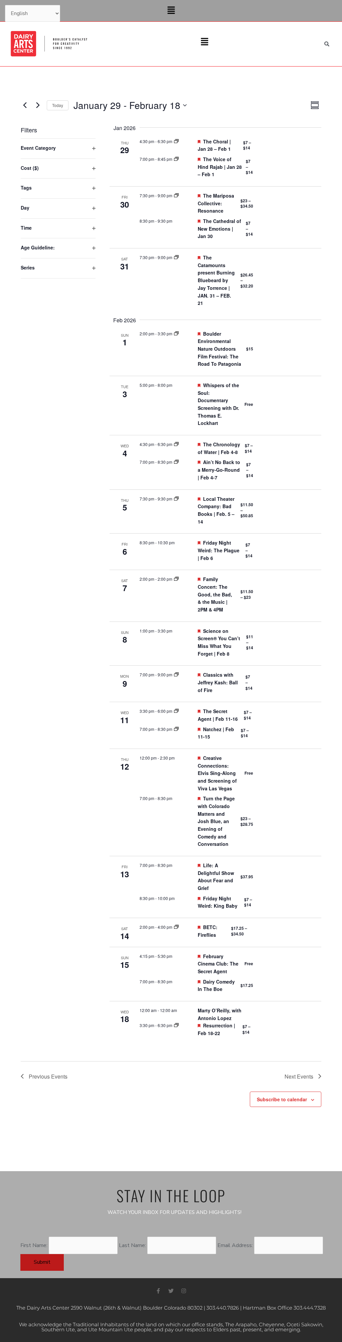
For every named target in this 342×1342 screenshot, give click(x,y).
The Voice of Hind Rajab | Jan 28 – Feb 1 (220, 167)
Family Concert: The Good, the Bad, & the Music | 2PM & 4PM (215, 594)
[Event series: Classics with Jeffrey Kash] (176, 674)
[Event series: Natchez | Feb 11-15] (176, 729)
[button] (171, 10)
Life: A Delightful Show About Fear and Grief (216, 876)
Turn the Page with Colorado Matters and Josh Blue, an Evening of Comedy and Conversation (216, 821)
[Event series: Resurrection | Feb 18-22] (176, 1025)
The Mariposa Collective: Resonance (216, 203)
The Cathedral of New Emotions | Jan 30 (219, 228)
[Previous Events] (25, 105)
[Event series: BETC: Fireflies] (176, 927)
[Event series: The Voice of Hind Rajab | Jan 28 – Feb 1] (176, 159)
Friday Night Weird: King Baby (217, 902)
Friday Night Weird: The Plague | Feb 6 (218, 550)
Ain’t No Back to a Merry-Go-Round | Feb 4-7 (219, 469)
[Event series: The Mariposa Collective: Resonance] (176, 195)
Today (57, 105)
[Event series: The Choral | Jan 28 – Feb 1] (176, 141)
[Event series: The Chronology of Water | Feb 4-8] (176, 444)
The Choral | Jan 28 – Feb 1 (214, 145)
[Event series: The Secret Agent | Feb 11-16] (176, 711)
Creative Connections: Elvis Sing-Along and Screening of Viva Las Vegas (217, 773)
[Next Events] (38, 105)
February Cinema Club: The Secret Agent (218, 964)
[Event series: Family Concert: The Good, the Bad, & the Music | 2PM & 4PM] (176, 579)
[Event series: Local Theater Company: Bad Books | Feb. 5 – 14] (176, 498)
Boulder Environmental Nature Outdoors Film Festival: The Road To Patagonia (219, 348)
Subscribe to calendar (282, 1099)
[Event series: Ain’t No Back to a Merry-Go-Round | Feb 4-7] (176, 462)
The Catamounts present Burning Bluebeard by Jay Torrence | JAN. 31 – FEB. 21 (216, 280)
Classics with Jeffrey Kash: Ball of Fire (218, 682)
